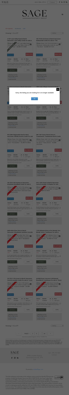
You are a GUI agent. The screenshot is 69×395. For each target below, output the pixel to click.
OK (34, 98)
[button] (12, 358)
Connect (52, 2)
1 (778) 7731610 (12, 78)
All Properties (9, 28)
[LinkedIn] (62, 2)
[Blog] (66, 2)
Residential (18, 28)
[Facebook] (59, 2)
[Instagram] (64, 2)
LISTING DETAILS (12, 70)
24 (44, 334)
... (40, 334)
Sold (24, 28)
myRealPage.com (38, 369)
